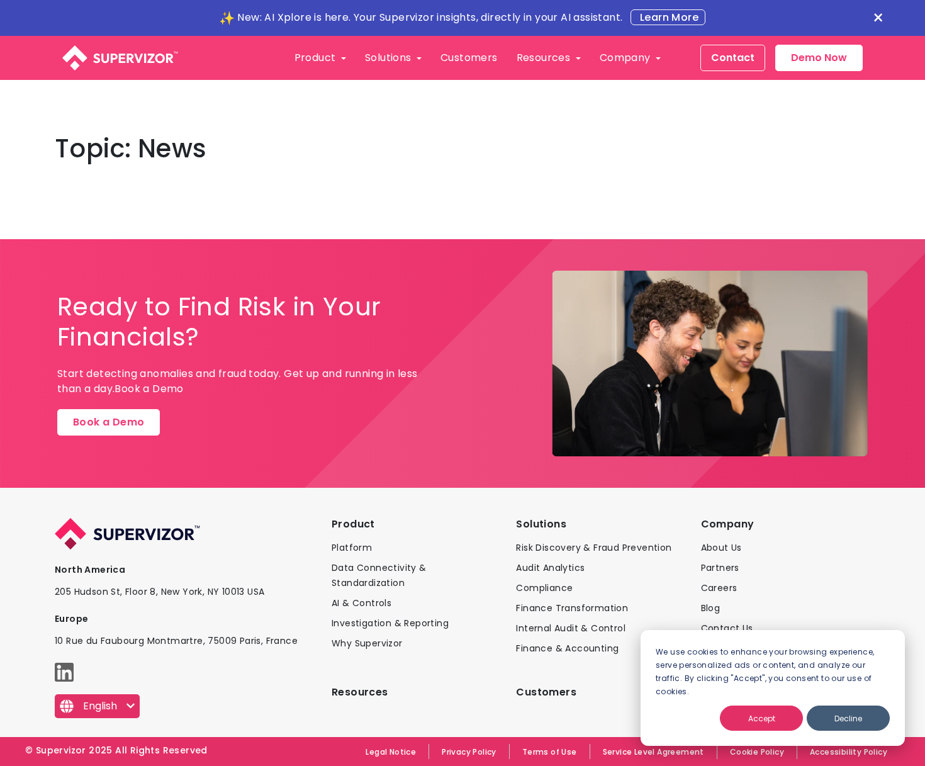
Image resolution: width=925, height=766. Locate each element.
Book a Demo (108, 422)
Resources (545, 57)
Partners (720, 567)
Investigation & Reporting (390, 623)
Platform (352, 547)
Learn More (667, 17)
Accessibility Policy (848, 751)
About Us (721, 547)
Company (626, 57)
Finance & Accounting (567, 648)
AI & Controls (361, 603)
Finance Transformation (572, 608)
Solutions (389, 57)
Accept (761, 718)
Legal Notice (391, 751)
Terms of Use (549, 751)
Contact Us (727, 628)
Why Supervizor (367, 643)
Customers (469, 57)
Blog (710, 608)
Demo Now (819, 57)
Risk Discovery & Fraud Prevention (593, 547)
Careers (719, 588)
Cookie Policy (757, 751)
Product (316, 57)
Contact (732, 57)
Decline (848, 718)
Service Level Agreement (653, 751)
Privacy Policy (469, 751)
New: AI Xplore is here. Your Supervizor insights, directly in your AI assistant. (429, 17)
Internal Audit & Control (570, 628)
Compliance (544, 588)
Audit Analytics (550, 567)
